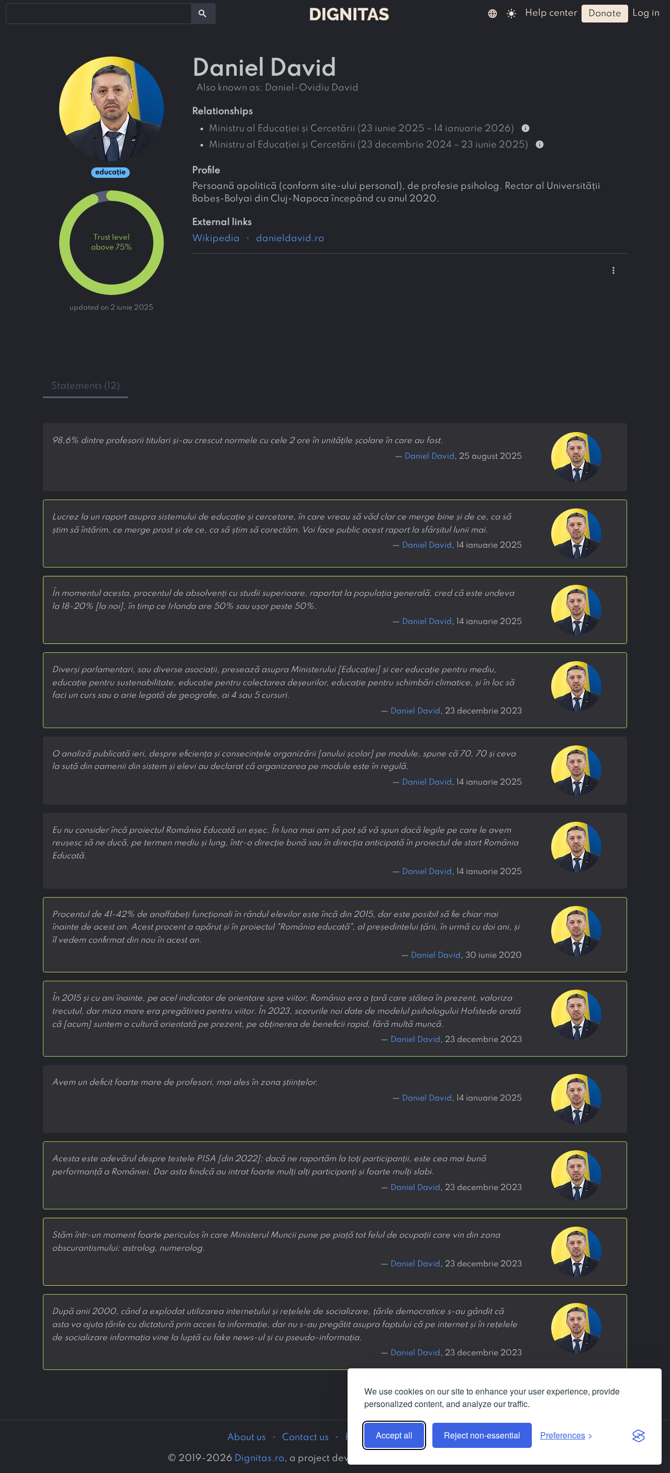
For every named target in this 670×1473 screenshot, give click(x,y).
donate (604, 13)
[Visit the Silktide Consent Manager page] (638, 1435)
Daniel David (429, 456)
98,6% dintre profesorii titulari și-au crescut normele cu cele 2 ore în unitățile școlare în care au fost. (247, 441)
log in (646, 13)
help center (551, 13)
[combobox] (99, 13)
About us (246, 1437)
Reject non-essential (482, 1435)
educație (110, 172)
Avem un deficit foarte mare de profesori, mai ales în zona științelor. (185, 1083)
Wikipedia (216, 238)
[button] (492, 13)
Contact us (305, 1437)
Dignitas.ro (259, 1458)
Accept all (394, 1435)
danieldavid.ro (290, 238)
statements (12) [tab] (85, 386)
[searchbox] (16, 13)
